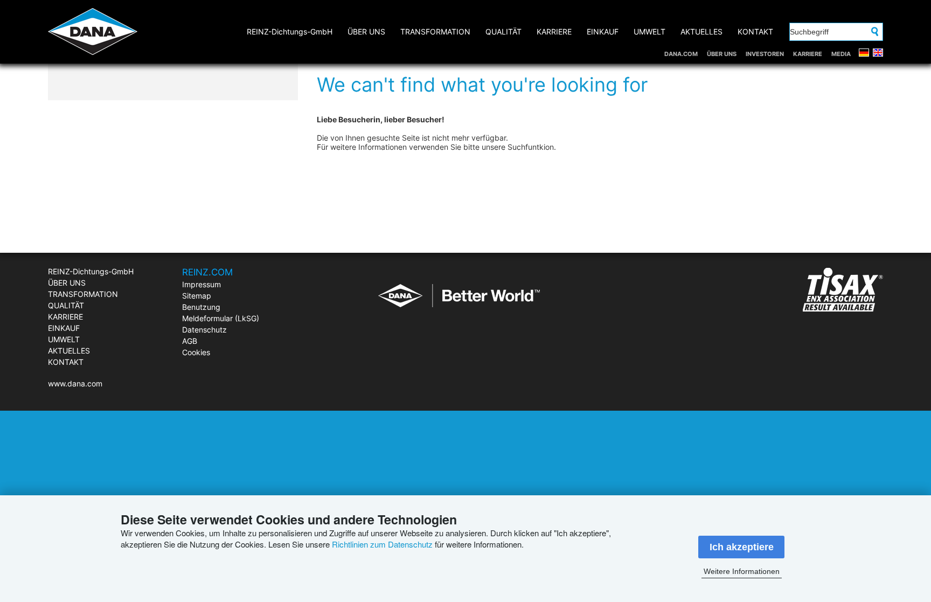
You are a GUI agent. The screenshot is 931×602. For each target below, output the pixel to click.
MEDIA (841, 54)
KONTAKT (755, 31)
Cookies (196, 352)
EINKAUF (603, 31)
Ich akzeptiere (742, 547)
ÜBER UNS (722, 54)
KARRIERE (807, 54)
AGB (189, 340)
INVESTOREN (765, 54)
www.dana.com (75, 383)
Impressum (201, 284)
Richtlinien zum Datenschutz (382, 544)
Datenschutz (204, 329)
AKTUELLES (701, 31)
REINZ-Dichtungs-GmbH (289, 31)
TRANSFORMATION (435, 31)
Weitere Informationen (742, 571)
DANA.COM (681, 54)
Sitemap (196, 295)
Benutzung (201, 307)
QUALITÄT (503, 31)
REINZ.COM (207, 272)
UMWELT (649, 31)
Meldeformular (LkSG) (220, 318)
